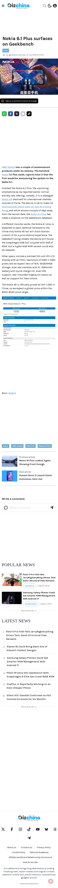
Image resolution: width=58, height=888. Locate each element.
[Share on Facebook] (10, 113)
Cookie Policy (18, 852)
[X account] (3, 829)
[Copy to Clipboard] (29, 113)
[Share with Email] (22, 113)
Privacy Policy (44, 847)
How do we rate (30, 862)
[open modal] (55, 6)
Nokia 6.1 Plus (38, 214)
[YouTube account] (38, 829)
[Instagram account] (20, 829)
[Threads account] (55, 829)
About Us (11, 847)
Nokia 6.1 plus (45, 446)
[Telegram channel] (29, 838)
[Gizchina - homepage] (18, 5)
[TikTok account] (29, 829)
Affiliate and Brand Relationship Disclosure (30, 857)
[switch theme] (49, 6)
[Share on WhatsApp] (4, 113)
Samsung (31, 603)
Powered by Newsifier (29, 884)
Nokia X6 (7, 199)
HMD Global (8, 167)
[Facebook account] (12, 829)
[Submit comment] (52, 507)
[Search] (44, 6)
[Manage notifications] (50, 881)
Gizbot (12, 393)
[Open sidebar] (3, 6)
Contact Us (26, 847)
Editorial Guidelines (39, 852)
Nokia (5, 174)
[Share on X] (16, 113)
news (5, 50)
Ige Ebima (13, 55)
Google (29, 585)
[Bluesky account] (46, 829)
